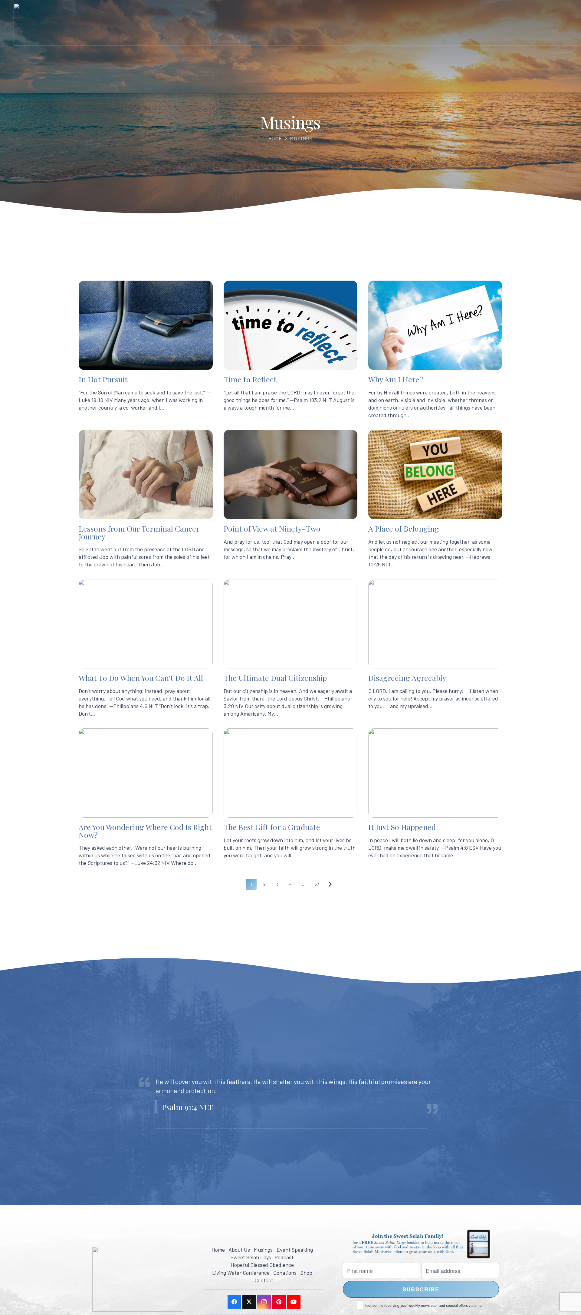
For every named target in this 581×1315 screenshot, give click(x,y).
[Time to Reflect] (291, 350)
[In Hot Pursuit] (146, 350)
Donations (285, 1272)
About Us (239, 1249)
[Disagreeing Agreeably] (435, 648)
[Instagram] (264, 1302)
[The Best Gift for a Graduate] (291, 797)
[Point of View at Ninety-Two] (291, 499)
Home (275, 138)
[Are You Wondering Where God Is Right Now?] (146, 797)
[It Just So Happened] (435, 797)
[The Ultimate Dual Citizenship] (291, 648)
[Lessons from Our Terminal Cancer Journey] (146, 499)
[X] (249, 1302)
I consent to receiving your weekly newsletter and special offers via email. (424, 1305)
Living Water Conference (241, 1272)
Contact (263, 1280)
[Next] (329, 884)
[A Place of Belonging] (435, 499)
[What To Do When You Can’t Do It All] (146, 648)
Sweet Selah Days (251, 1257)
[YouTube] (293, 1302)
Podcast (284, 1257)
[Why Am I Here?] (435, 350)
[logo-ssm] (138, 1279)
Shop (306, 1272)
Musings (301, 138)
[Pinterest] (279, 1302)
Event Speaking (295, 1249)
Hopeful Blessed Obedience (262, 1264)
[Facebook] (234, 1302)
